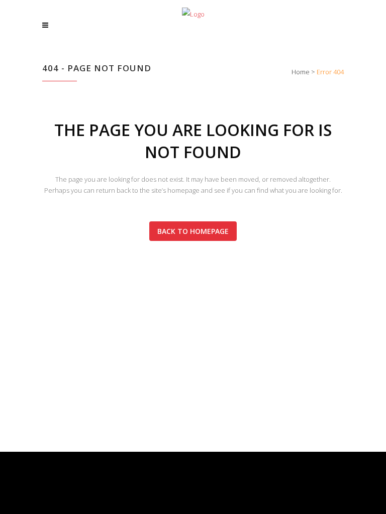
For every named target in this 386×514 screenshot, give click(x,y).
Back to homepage (193, 231)
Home (301, 71)
